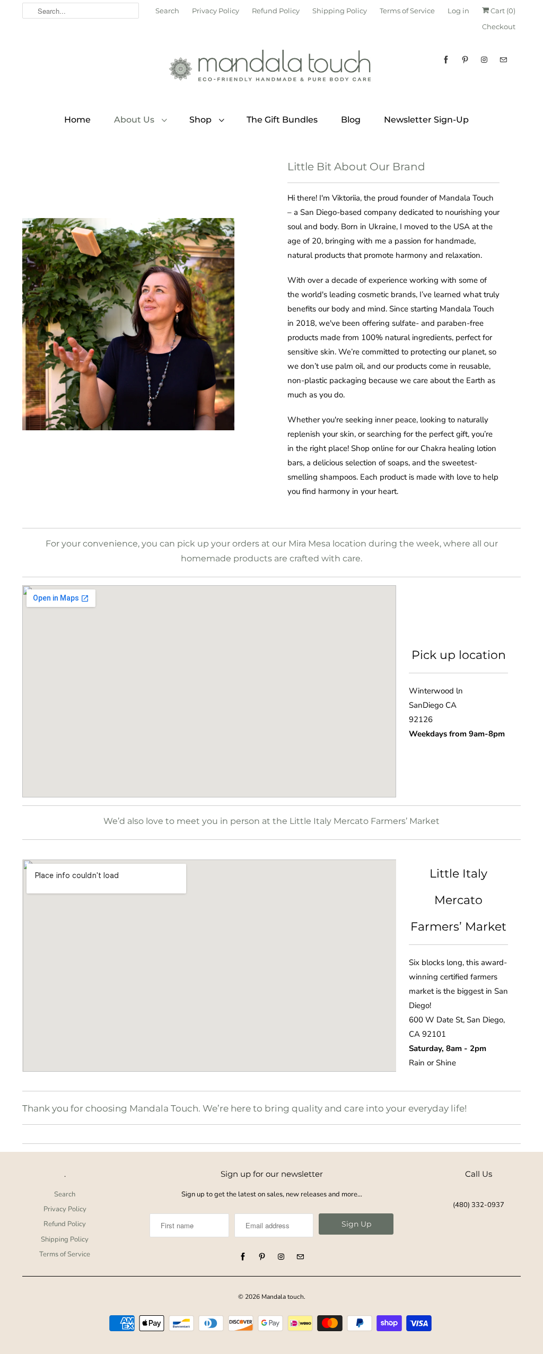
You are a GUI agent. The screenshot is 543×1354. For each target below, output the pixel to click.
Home (77, 120)
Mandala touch (282, 1296)
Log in (458, 10)
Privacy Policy (215, 10)
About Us (135, 120)
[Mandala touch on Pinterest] (465, 60)
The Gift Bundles (282, 120)
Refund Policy (276, 10)
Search (167, 10)
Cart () (502, 10)
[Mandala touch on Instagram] (484, 60)
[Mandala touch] (271, 69)
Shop (201, 120)
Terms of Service (407, 10)
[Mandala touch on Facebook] (446, 60)
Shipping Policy (339, 10)
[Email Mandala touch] (503, 60)
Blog (351, 120)
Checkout (498, 26)
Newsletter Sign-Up (426, 120)
